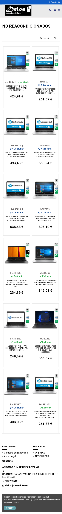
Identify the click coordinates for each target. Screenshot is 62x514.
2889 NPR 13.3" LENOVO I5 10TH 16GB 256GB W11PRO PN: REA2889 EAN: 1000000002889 (45, 349)
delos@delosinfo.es (16, 485)
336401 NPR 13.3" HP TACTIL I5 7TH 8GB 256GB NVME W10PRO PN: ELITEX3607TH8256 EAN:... (45, 415)
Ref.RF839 (17, 209)
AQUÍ (31, 500)
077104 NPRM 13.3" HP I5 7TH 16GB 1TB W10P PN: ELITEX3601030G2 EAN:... (16, 219)
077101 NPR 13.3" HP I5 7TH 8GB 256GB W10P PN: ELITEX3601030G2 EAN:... (45, 91)
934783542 (11, 481)
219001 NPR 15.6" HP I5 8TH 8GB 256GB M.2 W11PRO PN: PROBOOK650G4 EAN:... (45, 282)
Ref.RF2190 (45, 273)
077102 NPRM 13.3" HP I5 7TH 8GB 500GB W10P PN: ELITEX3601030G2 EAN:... (16, 155)
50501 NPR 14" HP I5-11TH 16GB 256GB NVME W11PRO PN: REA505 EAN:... (17, 88)
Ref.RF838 (45, 145)
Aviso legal (10, 456)
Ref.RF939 (45, 209)
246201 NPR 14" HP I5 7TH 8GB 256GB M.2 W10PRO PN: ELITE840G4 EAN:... (16, 348)
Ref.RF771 (45, 82)
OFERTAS (40, 452)
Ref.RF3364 (45, 404)
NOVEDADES (42, 456)
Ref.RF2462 (16, 339)
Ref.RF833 (17, 145)
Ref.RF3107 (16, 404)
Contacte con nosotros (16, 452)
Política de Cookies (12, 503)
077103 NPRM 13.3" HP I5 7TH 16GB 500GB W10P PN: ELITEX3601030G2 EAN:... (45, 155)
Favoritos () (55, 2)
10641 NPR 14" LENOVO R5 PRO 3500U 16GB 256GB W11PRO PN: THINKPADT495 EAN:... (16, 283)
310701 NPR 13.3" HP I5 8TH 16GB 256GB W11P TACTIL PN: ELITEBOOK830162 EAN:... (16, 414)
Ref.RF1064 (16, 273)
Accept (10, 508)
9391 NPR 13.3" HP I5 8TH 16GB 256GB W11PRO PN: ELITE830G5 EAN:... (45, 219)
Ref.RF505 (10, 82)
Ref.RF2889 (45, 339)
